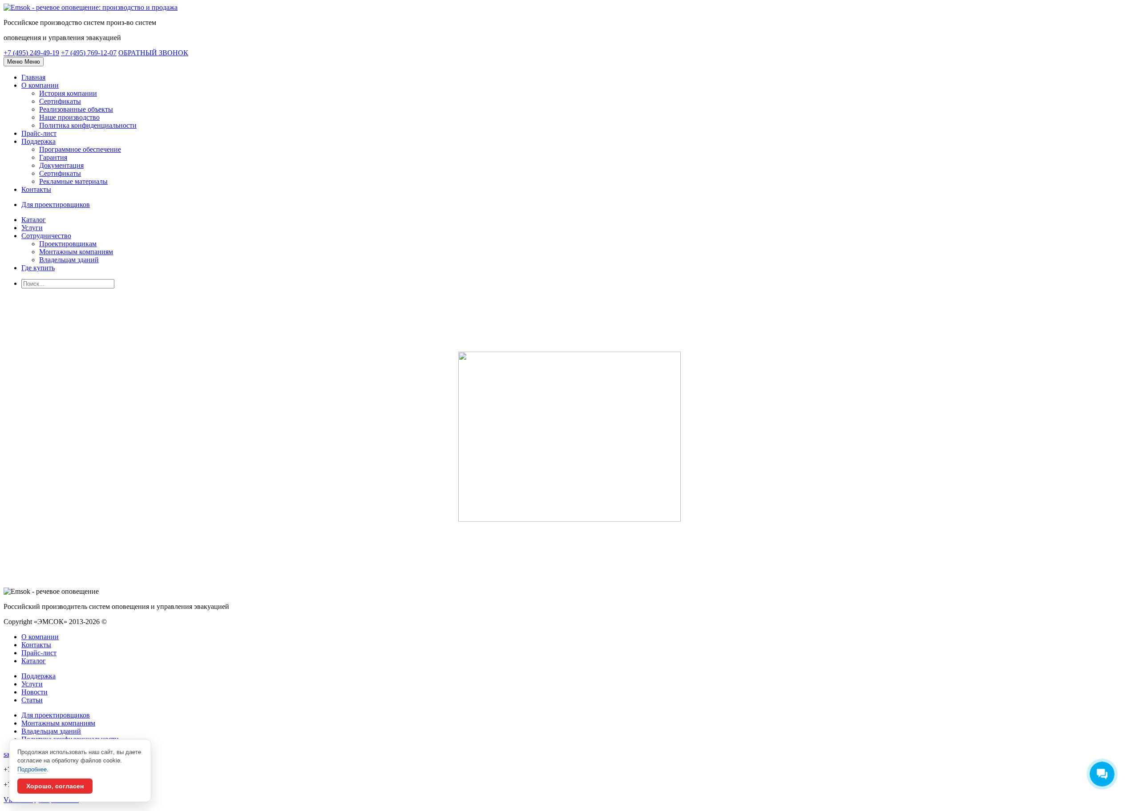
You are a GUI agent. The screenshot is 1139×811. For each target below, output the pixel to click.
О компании (40, 85)
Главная (33, 77)
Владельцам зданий (69, 260)
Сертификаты (60, 101)
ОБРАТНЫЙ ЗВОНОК (153, 53)
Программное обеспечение (80, 149)
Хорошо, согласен (55, 786)
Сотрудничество (46, 235)
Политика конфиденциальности (88, 125)
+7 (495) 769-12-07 (89, 53)
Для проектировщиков (55, 715)
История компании (68, 93)
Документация (61, 165)
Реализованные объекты (76, 109)
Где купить (38, 268)
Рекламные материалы (73, 181)
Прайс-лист (39, 133)
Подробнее (32, 769)
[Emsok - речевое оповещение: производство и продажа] (91, 7)
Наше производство (69, 117)
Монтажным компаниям (76, 251)
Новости (34, 692)
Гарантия (53, 157)
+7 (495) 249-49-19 (31, 53)
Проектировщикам (68, 243)
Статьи (32, 700)
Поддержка (38, 141)
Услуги (32, 227)
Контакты (36, 189)
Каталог (33, 219)
